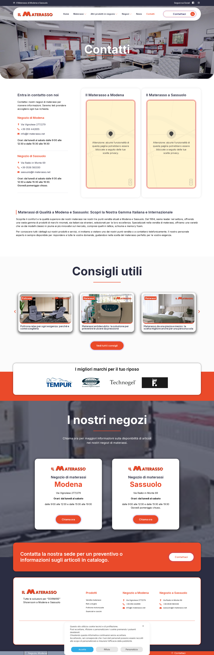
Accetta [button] (82, 649)
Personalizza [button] (132, 649)
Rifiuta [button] (107, 649)
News (139, 14)
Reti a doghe (91, 604)
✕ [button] (143, 626)
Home (66, 14)
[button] (15, 311)
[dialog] (107, 638)
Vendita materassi (93, 600)
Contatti (150, 14)
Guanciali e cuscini (94, 611)
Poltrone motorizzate (95, 608)
